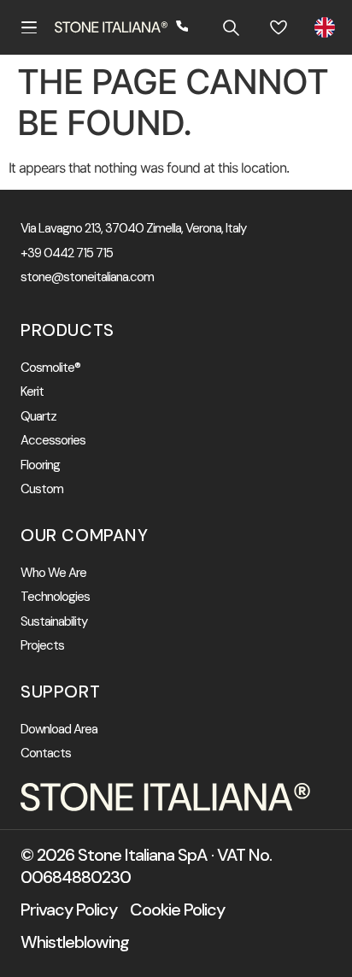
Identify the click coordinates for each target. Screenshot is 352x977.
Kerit (32, 392)
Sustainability (54, 622)
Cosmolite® (50, 368)
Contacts (46, 753)
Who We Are (53, 573)
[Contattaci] (182, 27)
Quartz (38, 417)
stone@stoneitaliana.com (87, 277)
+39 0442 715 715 (67, 253)
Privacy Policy (69, 909)
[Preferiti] (278, 27)
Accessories (53, 441)
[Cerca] (230, 27)
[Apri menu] (29, 27)
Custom (42, 489)
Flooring (40, 465)
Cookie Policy (177, 909)
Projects (42, 646)
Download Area (59, 729)
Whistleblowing (75, 942)
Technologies (55, 597)
